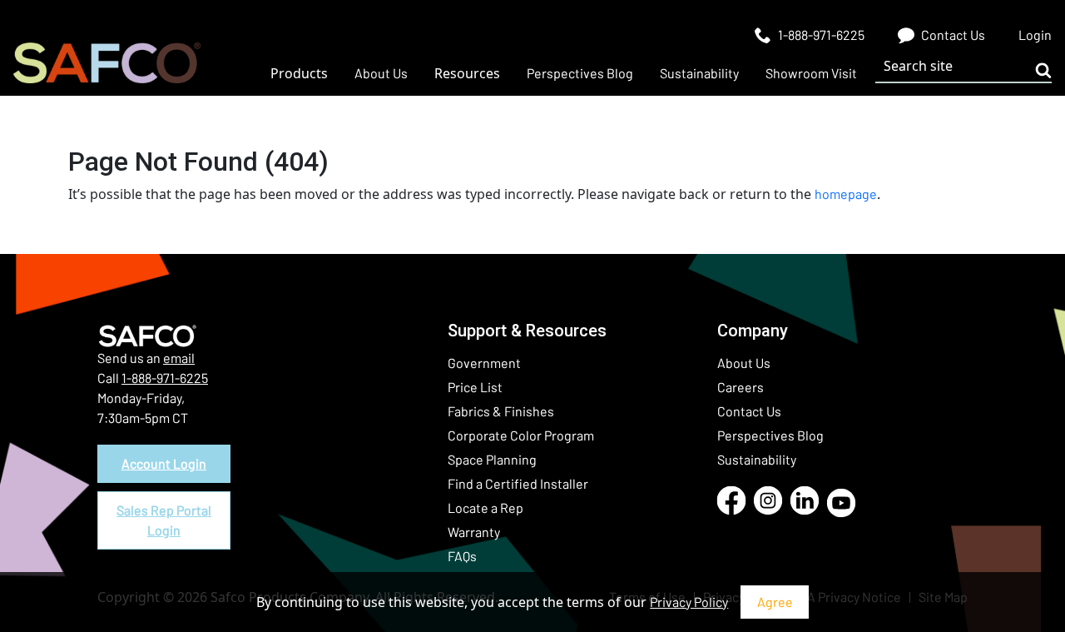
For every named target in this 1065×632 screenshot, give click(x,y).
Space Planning (492, 459)
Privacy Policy (689, 602)
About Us (743, 363)
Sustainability (756, 459)
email (179, 358)
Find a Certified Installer (518, 483)
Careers (740, 387)
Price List (475, 387)
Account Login (163, 463)
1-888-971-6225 (164, 378)
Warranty (474, 532)
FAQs (462, 556)
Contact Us (749, 411)
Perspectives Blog (770, 435)
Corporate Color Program (521, 435)
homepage (846, 194)
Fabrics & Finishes (501, 411)
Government (484, 363)
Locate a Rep (485, 507)
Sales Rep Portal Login (163, 520)
